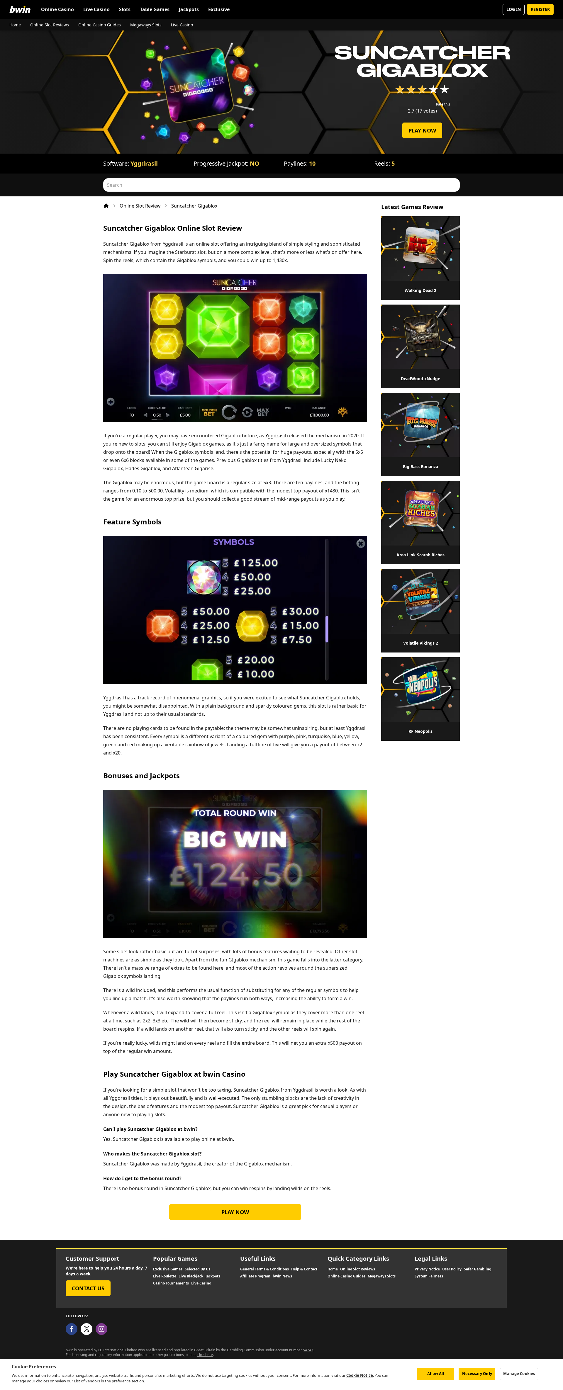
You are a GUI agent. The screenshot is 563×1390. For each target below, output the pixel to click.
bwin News (282, 1276)
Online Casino (57, 9)
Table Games (154, 9)
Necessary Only (477, 1373)
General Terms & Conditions (264, 1269)
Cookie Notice (359, 1375)
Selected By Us (197, 1269)
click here (205, 1354)
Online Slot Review (140, 206)
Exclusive (219, 9)
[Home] (106, 206)
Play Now (422, 130)
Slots (124, 9)
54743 (308, 1349)
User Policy (452, 1269)
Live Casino (96, 9)
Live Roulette (164, 1276)
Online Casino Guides (99, 25)
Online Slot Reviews (49, 25)
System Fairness (429, 1276)
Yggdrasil (144, 163)
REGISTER (540, 9)
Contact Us (88, 1288)
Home (15, 25)
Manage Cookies (519, 1373)
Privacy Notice (427, 1269)
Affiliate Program (255, 1276)
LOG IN (513, 9)
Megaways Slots (146, 25)
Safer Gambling (477, 1269)
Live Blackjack (191, 1276)
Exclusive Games (167, 1269)
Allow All (435, 1373)
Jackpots (189, 9)
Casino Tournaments (171, 1283)
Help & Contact (304, 1269)
